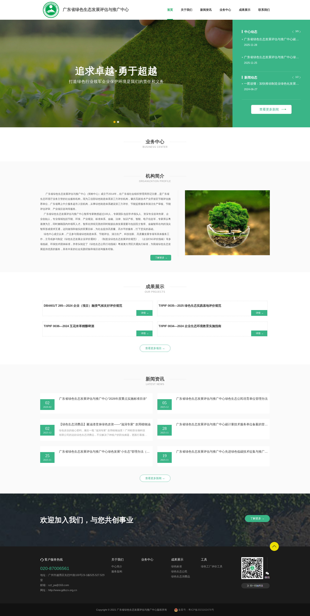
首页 (170, 9)
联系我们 (264, 9)
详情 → (145, 312)
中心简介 (116, 566)
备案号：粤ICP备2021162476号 (196, 609)
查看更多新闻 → (155, 478)
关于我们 (186, 9)
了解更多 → (161, 257)
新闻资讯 (206, 9)
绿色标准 (176, 566)
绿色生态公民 (179, 571)
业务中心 (225, 9)
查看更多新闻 (269, 109)
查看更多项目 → (155, 348)
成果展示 (244, 9)
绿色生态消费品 (180, 576)
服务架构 (116, 571)
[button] (114, 122)
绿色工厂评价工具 (211, 566)
